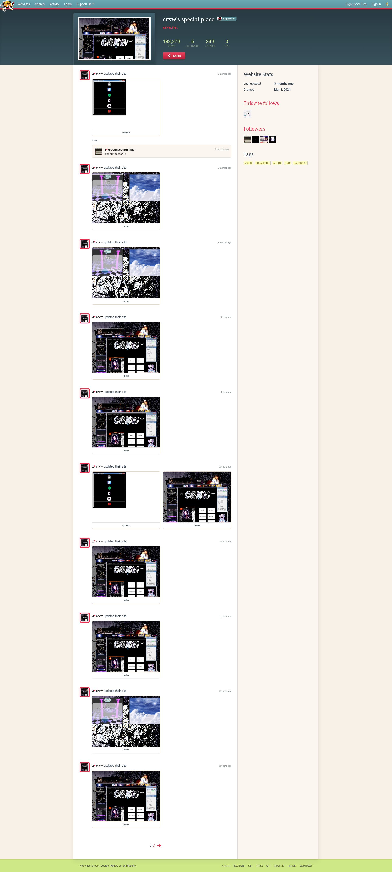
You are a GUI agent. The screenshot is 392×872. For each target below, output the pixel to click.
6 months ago (224, 167)
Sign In (376, 4)
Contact (306, 866)
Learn (68, 4)
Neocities (85, 865)
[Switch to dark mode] (387, 4)
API (268, 866)
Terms (292, 866)
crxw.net (170, 27)
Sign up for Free (356, 4)
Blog (259, 866)
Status (279, 866)
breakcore (262, 162)
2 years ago (225, 466)
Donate (239, 866)
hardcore (300, 162)
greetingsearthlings (121, 149)
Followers (254, 129)
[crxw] (84, 75)
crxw (99, 73)
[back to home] (7, 5)
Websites (24, 4)
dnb (287, 162)
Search (40, 4)
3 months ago (224, 73)
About (226, 866)
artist (277, 162)
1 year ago (226, 317)
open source (101, 865)
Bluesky (131, 865)
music (248, 162)
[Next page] (159, 845)
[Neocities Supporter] (227, 18)
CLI (250, 866)
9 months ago (224, 242)
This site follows (261, 103)
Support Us (84, 4)
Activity (54, 4)
